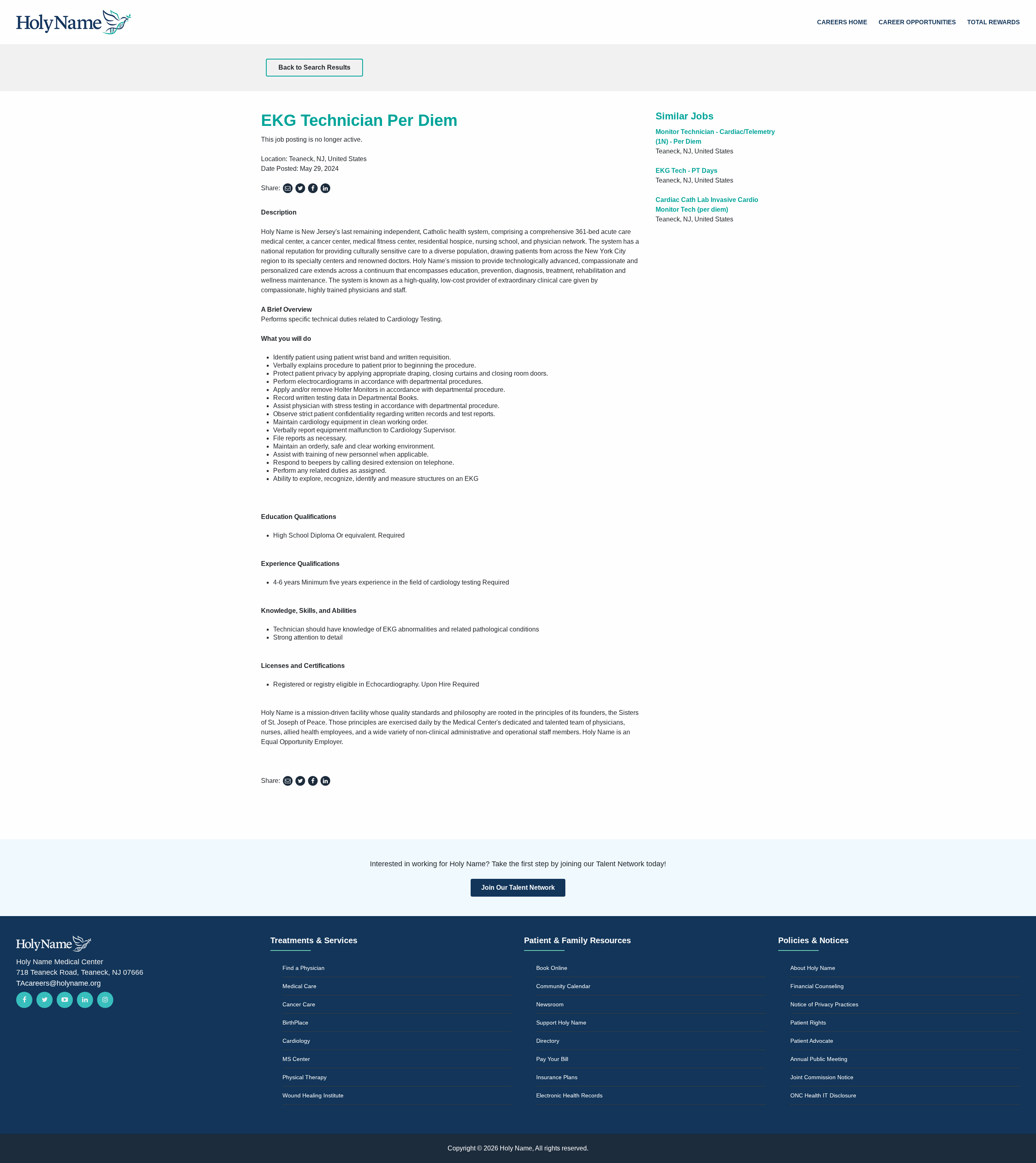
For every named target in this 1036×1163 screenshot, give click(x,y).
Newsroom (550, 1004)
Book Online (551, 968)
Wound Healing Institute (313, 1095)
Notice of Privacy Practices (824, 1004)
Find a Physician (303, 968)
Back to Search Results (314, 67)
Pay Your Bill (552, 1059)
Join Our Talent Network (518, 887)
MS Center (296, 1059)
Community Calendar (563, 986)
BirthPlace (295, 1022)
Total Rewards (993, 22)
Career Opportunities (917, 22)
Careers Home (842, 22)
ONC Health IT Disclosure (823, 1095)
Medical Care (299, 986)
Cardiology (296, 1041)
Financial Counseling (817, 986)
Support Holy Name (561, 1022)
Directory (547, 1041)
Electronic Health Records (569, 1095)
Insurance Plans (556, 1077)
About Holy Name (812, 968)
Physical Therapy (304, 1077)
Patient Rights (808, 1022)
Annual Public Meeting (818, 1059)
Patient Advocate (811, 1041)
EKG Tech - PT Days (687, 170)
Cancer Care (298, 1004)
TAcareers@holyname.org (58, 983)
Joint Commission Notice (821, 1077)
